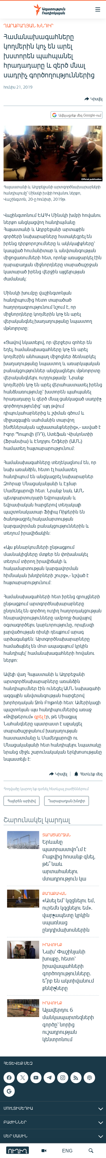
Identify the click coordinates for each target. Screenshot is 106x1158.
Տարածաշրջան (56, 835)
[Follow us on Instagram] (62, 1077)
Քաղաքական (54, 893)
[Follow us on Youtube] (36, 1077)
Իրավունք (52, 944)
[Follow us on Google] (9, 1091)
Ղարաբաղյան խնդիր (28, 25)
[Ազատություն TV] (44, 1150)
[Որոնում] (91, 1150)
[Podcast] (89, 1077)
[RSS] (76, 1077)
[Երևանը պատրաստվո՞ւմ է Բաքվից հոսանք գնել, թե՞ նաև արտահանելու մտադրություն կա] (23, 840)
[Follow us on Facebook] (9, 1077)
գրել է (40, 716)
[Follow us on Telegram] (49, 1077)
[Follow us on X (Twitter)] (22, 1077)
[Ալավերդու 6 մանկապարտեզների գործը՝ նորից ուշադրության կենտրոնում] (23, 1008)
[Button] (93, 98)
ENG (67, 1150)
